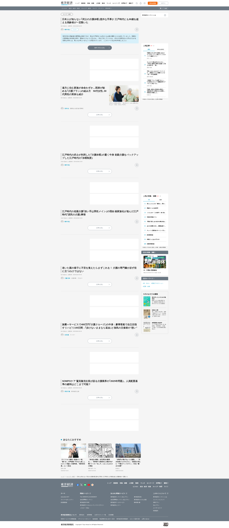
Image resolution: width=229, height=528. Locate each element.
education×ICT (65, 497)
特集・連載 (90, 3)
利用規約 (155, 510)
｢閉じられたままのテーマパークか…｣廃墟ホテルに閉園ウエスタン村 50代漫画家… (156, 72)
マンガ (109, 3)
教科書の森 (137, 502)
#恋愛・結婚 (146, 286)
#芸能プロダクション (157, 283)
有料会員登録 (152, 3)
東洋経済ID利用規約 (122, 519)
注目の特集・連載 (148, 252)
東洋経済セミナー (116, 505)
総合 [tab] (149, 49)
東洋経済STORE (84, 502)
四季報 (123, 3)
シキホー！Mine (84, 508)
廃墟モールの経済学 (152, 208)
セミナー (115, 3)
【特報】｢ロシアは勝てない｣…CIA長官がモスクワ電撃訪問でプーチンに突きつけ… (156, 82)
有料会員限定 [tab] (160, 49)
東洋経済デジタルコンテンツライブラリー (92, 505)
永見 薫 (67, 335)
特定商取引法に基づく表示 (107, 519)
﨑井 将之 (67, 29)
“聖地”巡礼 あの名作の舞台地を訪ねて (156, 221)
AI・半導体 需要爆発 (150, 270)
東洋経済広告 (138, 497)
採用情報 (89, 515)
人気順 (98, 3)
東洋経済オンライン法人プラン (119, 497)
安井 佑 (67, 108)
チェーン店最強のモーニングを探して (156, 230)
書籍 (130, 3)
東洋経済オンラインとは (149, 15)
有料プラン (156, 502)
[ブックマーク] (137, 29)
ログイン (163, 3)
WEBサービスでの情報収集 (68, 519)
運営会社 (81, 515)
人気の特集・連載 (149, 196)
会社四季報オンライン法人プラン (120, 499)
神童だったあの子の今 (153, 239)
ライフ (95, 8)
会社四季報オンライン (86, 499)
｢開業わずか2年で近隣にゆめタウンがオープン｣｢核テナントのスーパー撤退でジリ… (156, 54)
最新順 (83, 3)
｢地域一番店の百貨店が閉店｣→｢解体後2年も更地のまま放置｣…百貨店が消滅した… (156, 91)
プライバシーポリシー (84, 519)
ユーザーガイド (157, 508)
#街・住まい (146, 283)
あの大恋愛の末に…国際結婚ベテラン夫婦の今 (156, 226)
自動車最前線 (150, 244)
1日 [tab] (149, 199)
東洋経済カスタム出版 (140, 499)
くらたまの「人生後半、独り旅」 (156, 212)
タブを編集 (164, 8)
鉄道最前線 (150, 235)
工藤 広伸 (67, 278)
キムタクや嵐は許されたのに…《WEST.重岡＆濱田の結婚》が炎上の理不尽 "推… (156, 63)
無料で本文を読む (99, 47)
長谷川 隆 (67, 391)
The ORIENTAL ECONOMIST (88, 497)
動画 (103, 3)
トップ (77, 3)
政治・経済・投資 (74, 8)
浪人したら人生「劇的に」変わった (156, 203)
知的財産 (95, 519)
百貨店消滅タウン (152, 217)
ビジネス (64, 8)
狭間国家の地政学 (157, 322)
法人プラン (156, 505)
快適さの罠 (155, 310)
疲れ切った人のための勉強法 (159, 298)
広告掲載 (111, 515)
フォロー (75, 29)
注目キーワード (148, 278)
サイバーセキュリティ (67, 499)
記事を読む (99, 114)
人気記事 (146, 46)
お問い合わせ (145, 519)
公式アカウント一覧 (100, 515)
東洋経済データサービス (117, 502)
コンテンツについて (159, 499)
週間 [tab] (160, 199)
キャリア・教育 (86, 8)
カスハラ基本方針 (135, 519)
